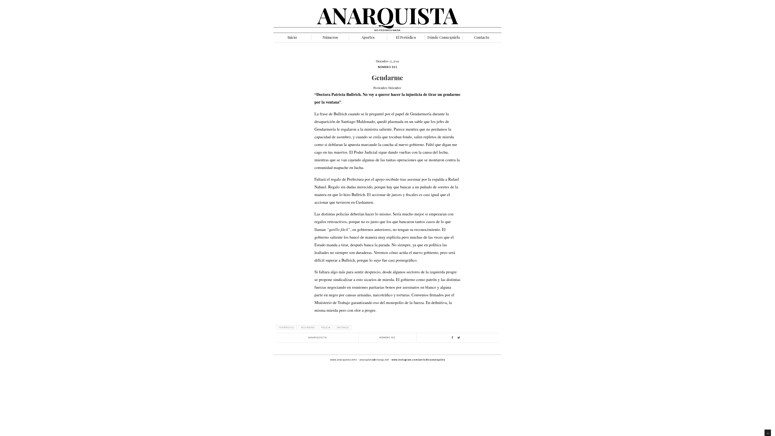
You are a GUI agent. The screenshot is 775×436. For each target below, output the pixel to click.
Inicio (292, 37)
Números (330, 37)
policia (325, 327)
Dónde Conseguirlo (443, 37)
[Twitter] (460, 337)
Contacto (481, 37)
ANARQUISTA (387, 15)
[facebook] (454, 337)
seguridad (308, 327)
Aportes (368, 37)
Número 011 (387, 67)
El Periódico (406, 37)
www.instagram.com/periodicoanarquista (418, 359)
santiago (343, 327)
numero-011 (286, 327)
